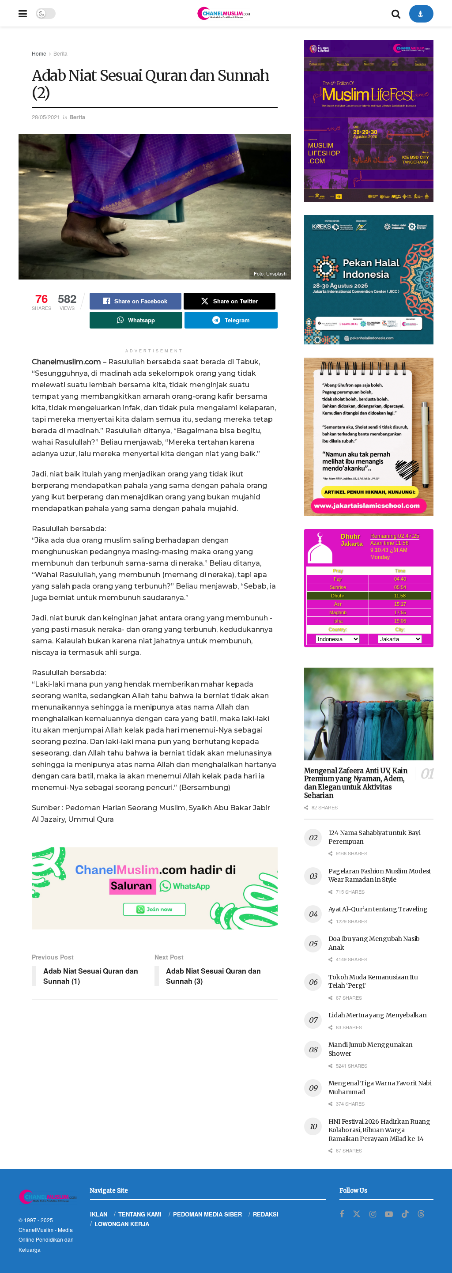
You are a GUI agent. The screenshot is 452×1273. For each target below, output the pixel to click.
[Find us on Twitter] (357, 1214)
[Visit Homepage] (223, 13)
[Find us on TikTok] (405, 1214)
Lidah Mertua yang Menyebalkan (377, 1015)
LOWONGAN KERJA (121, 1224)
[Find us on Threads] (421, 1214)
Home (39, 53)
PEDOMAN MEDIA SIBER (207, 1214)
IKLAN (98, 1214)
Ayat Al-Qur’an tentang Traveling (378, 909)
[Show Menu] (23, 13)
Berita (60, 53)
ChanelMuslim (36, 1229)
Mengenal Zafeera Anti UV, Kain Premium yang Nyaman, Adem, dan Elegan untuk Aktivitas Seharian (355, 783)
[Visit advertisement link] (155, 888)
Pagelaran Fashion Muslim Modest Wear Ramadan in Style (379, 875)
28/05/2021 (46, 117)
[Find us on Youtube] (389, 1214)
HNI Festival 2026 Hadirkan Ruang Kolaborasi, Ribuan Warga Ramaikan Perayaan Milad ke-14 (379, 1130)
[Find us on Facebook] (341, 1214)
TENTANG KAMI (140, 1214)
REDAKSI (266, 1214)
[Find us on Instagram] (372, 1214)
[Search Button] (396, 13)
